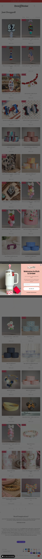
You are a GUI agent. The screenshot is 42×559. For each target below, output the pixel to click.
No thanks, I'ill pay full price (31, 292)
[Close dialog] (41, 265)
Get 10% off (31, 288)
